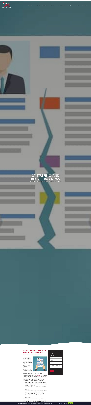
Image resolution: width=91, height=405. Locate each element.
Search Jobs (45, 5)
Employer (52, 355)
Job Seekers (38, 5)
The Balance (37, 375)
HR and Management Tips (36, 354)
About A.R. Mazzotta (62, 5)
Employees (71, 5)
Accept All (70, 403)
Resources (78, 5)
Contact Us (85, 5)
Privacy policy (60, 403)
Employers (31, 5)
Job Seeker (53, 353)
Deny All (65, 403)
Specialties (52, 5)
